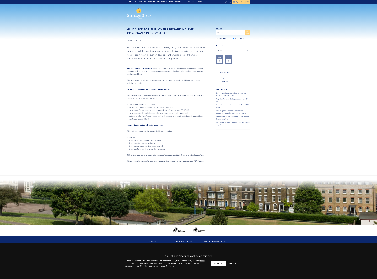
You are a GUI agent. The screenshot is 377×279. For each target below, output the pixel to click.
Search (219, 29)
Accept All (218, 263)
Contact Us (197, 2)
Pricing (178, 2)
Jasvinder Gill (132, 68)
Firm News (224, 82)
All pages (222, 38)
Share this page (225, 72)
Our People (162, 2)
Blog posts (239, 38)
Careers (186, 2)
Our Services (149, 2)
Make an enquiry (234, 2)
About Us (138, 2)
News (171, 2)
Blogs (223, 78)
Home (130, 2)
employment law (145, 68)
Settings (232, 263)
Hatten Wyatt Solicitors (184, 241)
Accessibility (152, 241)
